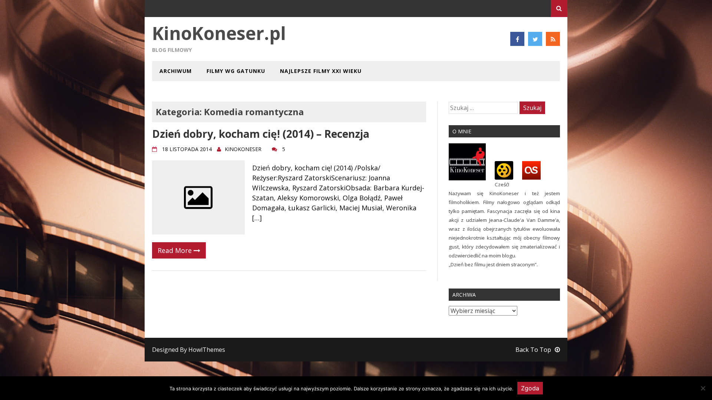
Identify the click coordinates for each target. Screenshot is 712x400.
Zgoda (530, 388)
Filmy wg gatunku (236, 70)
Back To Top (533, 350)
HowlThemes (206, 350)
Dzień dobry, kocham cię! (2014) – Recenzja (260, 134)
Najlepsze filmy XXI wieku (321, 70)
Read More (176, 250)
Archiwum (175, 70)
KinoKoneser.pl (219, 33)
